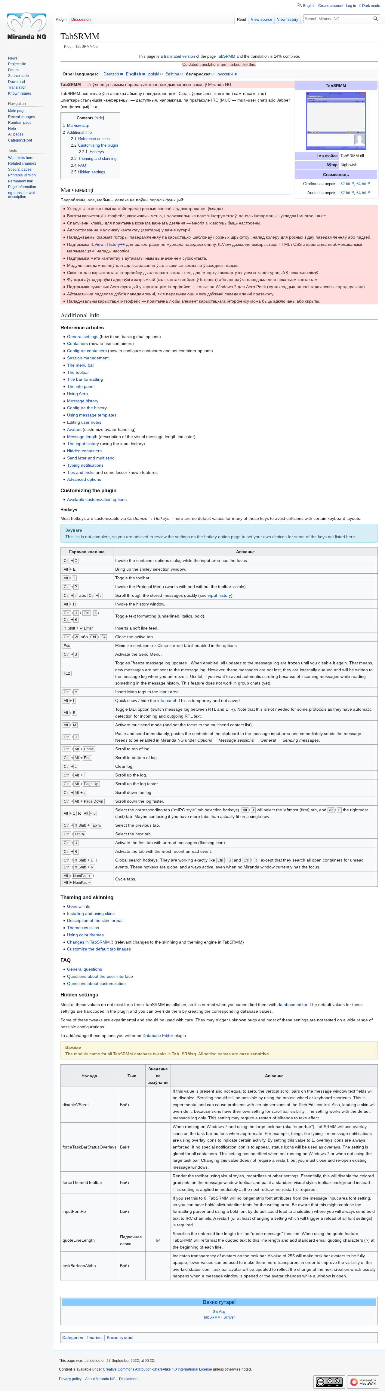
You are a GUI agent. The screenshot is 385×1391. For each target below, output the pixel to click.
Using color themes (85, 934)
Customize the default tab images (99, 949)
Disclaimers (128, 1379)
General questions (84, 969)
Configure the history (87, 407)
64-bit (361, 184)
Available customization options (97, 499)
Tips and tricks (80, 472)
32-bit (345, 184)
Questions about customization (96, 983)
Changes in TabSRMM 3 (90, 942)
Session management (88, 357)
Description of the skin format (95, 920)
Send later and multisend (91, 458)
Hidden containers (84, 450)
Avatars (74, 429)
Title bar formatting (85, 379)
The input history (83, 443)
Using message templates (91, 415)
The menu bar (80, 365)
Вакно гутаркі (219, 1302)
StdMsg (219, 1312)
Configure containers (87, 350)
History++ (116, 244)
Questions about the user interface (100, 976)
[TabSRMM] (336, 121)
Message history (82, 400)
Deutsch (111, 74)
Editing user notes (84, 422)
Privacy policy (70, 1379)
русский (225, 74)
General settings (82, 336)
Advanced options (84, 479)
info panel (166, 700)
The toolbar (78, 372)
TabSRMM (226, 56)
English (133, 74)
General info (79, 906)
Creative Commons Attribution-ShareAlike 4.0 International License (157, 1369)
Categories (72, 1337)
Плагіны (94, 1337)
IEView (97, 244)
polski (153, 74)
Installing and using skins (91, 913)
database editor (292, 1004)
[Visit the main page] (26, 24)
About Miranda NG (100, 1379)
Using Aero (77, 393)
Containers (77, 343)
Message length (82, 436)
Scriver (229, 1317)
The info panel (80, 386)
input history (219, 595)
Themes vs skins (83, 927)
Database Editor (158, 1035)
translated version (179, 56)
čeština (172, 74)
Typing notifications (85, 465)
